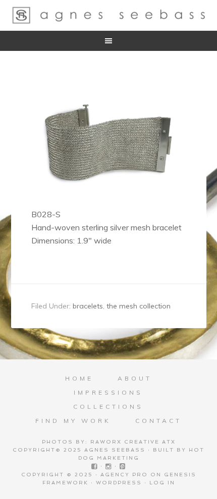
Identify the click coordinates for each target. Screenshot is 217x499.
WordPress (119, 482)
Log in (162, 482)
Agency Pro (124, 474)
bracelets (88, 305)
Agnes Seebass (108, 15)
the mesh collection (138, 305)
